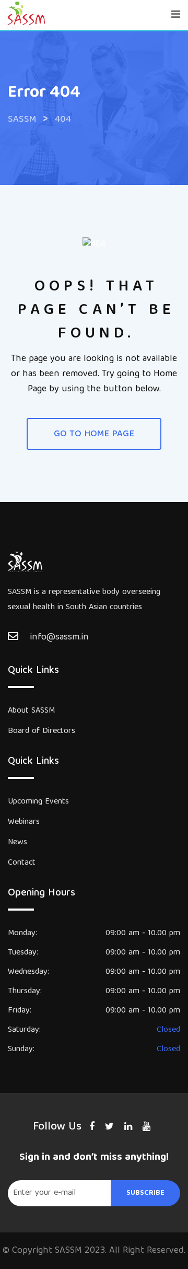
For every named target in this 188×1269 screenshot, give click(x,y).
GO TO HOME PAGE (94, 434)
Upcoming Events (38, 802)
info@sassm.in (59, 638)
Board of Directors (41, 731)
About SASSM (31, 711)
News (17, 842)
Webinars (24, 822)
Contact (22, 863)
